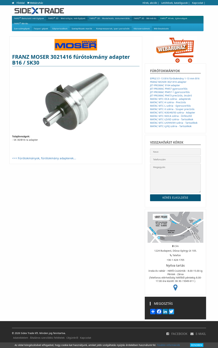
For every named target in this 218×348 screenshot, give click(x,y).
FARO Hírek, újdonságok (173, 18)
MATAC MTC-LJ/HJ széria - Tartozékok (170, 126)
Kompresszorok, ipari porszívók (113, 28)
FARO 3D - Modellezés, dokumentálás (110, 18)
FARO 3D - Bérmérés (145, 18)
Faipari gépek (41, 28)
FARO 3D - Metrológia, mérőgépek (66, 18)
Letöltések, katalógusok (174, 2)
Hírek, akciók (150, 2)
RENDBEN (196, 345)
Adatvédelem (20, 337)
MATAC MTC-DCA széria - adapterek (170, 98)
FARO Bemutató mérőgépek (29, 18)
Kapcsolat (197, 2)
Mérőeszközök (161, 28)
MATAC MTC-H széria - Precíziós (168, 102)
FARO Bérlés (21, 23)
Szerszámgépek (22, 28)
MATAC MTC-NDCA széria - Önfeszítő (171, 116)
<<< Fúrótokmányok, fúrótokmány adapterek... (44, 158)
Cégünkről (72, 337)
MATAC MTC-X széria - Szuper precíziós (172, 109)
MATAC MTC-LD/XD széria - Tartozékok (171, 119)
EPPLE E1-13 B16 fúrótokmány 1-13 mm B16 (174, 78)
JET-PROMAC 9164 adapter (165, 85)
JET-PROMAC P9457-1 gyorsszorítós (170, 92)
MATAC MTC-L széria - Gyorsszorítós (170, 105)
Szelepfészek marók (82, 28)
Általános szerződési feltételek (47, 337)
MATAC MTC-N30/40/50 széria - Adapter (172, 112)
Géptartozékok (60, 28)
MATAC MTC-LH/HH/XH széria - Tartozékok (173, 122)
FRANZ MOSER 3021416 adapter (168, 81)
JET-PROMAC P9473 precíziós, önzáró (171, 95)
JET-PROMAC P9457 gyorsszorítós (169, 88)
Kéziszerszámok (142, 28)
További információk (168, 345)
